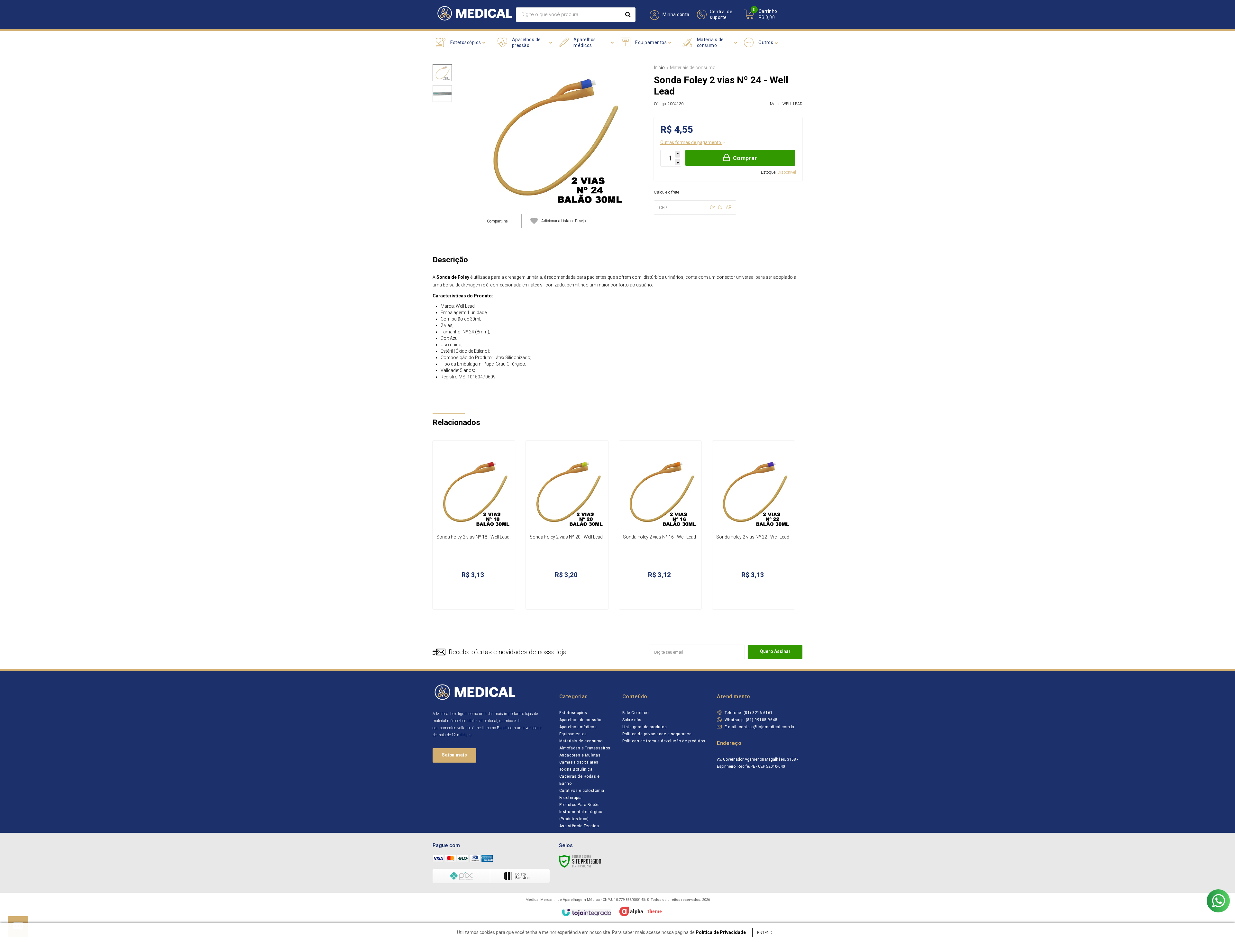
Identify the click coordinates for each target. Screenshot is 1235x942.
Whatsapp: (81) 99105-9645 (750, 720)
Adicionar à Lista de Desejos (564, 221)
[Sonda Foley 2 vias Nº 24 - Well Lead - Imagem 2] (442, 93)
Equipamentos (573, 734)
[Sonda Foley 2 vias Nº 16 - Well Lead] (660, 525)
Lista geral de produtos (644, 727)
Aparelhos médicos (578, 727)
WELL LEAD (792, 104)
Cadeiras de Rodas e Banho (579, 780)
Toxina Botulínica (576, 769)
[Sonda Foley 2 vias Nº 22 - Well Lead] (753, 525)
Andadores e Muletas (580, 755)
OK (720, 207)
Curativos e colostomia (581, 790)
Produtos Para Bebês (579, 804)
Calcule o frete (666, 192)
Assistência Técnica (579, 826)
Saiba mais (454, 754)
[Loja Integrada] (586, 912)
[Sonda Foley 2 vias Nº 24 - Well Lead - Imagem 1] (442, 72)
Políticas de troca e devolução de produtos (663, 741)
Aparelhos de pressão (580, 720)
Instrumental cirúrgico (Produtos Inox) (580, 815)
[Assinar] (775, 652)
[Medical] (474, 14)
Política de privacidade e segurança (657, 734)
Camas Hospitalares (579, 762)
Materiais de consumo (693, 67)
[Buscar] (628, 14)
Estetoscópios (573, 713)
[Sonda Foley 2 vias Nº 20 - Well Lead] (567, 525)
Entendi (765, 932)
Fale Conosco (635, 713)
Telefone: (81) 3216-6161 (748, 713)
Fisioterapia (570, 797)
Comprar (745, 158)
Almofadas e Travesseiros (584, 748)
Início (659, 67)
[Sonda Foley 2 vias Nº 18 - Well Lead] (473, 525)
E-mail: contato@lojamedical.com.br (759, 727)
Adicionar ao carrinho (484, 597)
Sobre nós (632, 720)
